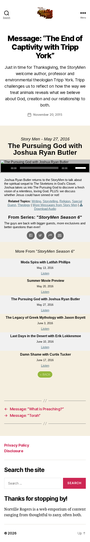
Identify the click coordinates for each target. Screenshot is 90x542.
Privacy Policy (16, 445)
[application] (45, 168)
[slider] (81, 167)
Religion (64, 201)
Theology (24, 205)
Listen (45, 273)
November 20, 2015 (47, 115)
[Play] (6, 168)
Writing (36, 201)
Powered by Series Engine (45, 386)
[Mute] (72, 168)
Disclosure (13, 451)
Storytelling (50, 201)
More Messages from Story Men (55, 205)
